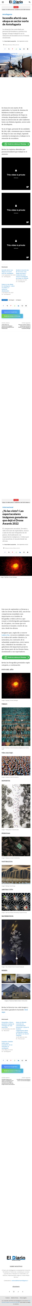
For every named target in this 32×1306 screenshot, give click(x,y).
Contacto (7, 1298)
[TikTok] (18, 1291)
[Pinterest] (12, 49)
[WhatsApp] (16, 49)
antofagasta (18, 300)
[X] (8, 49)
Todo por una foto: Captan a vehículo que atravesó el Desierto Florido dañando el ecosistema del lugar (24, 326)
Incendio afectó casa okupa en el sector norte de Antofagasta (7, 271)
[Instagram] (13, 1291)
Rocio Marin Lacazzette (10, 41)
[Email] (23, 49)
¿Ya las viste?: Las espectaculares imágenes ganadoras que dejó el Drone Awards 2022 (8, 326)
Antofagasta (7, 14)
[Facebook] (5, 49)
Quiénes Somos (14, 1298)
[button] (2, 2)
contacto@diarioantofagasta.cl (19, 1280)
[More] (27, 49)
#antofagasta (11, 300)
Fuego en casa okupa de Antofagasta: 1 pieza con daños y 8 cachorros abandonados (8, 288)
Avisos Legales (23, 1298)
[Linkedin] (20, 49)
